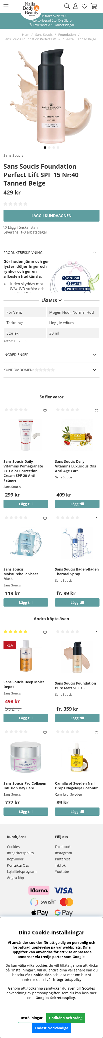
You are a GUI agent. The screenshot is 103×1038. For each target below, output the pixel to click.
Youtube (62, 871)
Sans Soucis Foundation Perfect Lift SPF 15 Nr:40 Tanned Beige (50, 39)
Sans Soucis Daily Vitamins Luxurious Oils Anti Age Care (75, 466)
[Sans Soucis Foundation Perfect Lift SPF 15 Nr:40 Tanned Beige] (45, 147)
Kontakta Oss (18, 865)
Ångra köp (15, 877)
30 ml (54, 333)
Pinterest (62, 859)
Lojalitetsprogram (21, 871)
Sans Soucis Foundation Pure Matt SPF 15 (75, 685)
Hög (52, 322)
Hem (25, 34)
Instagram (63, 852)
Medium (66, 322)
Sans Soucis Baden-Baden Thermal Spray (77, 571)
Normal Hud (83, 312)
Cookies (13, 846)
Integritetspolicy (20, 852)
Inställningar (31, 1017)
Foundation (67, 34)
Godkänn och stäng (65, 1017)
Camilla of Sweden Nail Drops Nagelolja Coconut (76, 785)
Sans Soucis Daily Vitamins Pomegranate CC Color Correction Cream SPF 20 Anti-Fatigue (23, 471)
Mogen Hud (59, 312)
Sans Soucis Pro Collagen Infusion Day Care (25, 785)
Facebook (62, 846)
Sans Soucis (43, 34)
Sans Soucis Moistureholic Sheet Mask (21, 574)
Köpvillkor (15, 859)
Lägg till (77, 602)
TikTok (60, 865)
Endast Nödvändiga (51, 1028)
